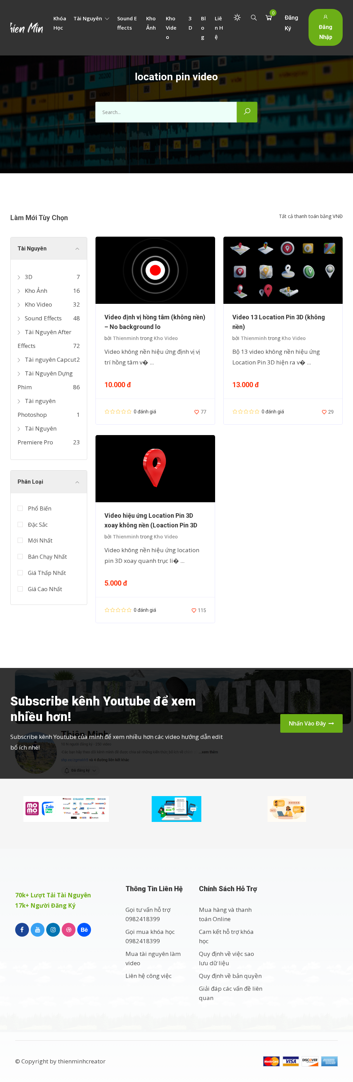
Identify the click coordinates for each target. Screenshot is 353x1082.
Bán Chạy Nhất (47, 556)
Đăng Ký (291, 23)
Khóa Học (59, 23)
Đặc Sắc (38, 524)
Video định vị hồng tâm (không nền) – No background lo (154, 321)
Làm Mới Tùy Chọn (39, 218)
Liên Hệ (219, 27)
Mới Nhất (40, 540)
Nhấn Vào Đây (308, 723)
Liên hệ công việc (148, 976)
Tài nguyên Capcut (49, 359)
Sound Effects (127, 23)
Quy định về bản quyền (230, 976)
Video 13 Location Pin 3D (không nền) (278, 321)
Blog (203, 27)
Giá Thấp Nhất (47, 573)
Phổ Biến (39, 508)
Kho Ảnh (151, 23)
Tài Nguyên (88, 18)
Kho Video (171, 27)
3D (190, 23)
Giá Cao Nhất (45, 589)
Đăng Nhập (325, 32)
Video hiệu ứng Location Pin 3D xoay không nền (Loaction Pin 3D (150, 520)
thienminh (126, 338)
